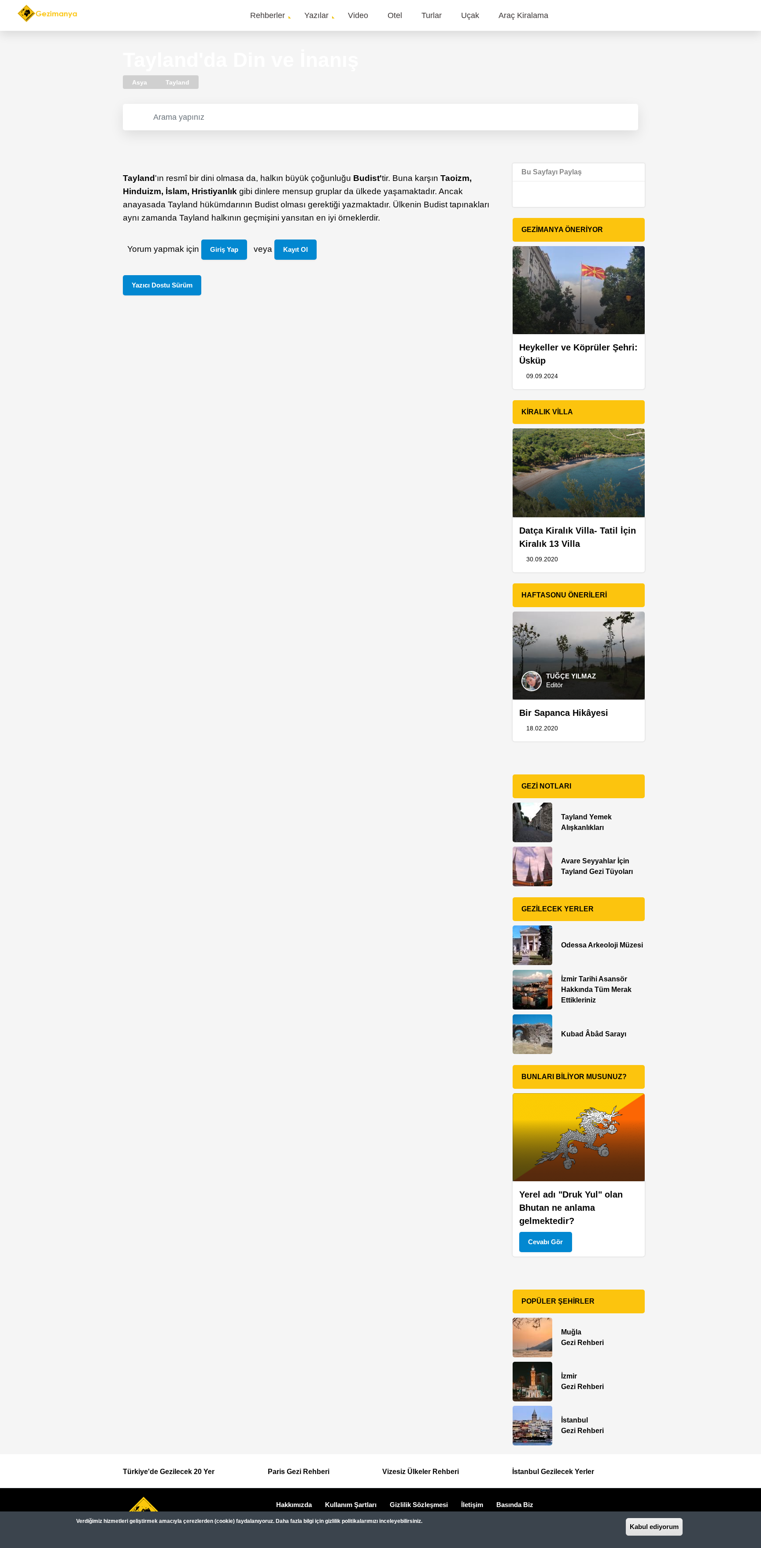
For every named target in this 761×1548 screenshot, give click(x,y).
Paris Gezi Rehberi (298, 1471)
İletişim (472, 1504)
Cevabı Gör (545, 1242)
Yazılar (316, 15)
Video (358, 15)
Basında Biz (514, 1504)
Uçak (470, 15)
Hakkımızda (294, 1504)
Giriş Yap (224, 249)
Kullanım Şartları (351, 1504)
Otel (395, 15)
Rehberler (267, 15)
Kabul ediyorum (654, 1526)
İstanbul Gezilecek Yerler (553, 1471)
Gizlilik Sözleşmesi (419, 1504)
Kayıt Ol (295, 249)
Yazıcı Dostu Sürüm (162, 285)
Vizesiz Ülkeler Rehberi (420, 1471)
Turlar (431, 15)
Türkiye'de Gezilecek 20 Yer (168, 1471)
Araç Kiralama (523, 15)
